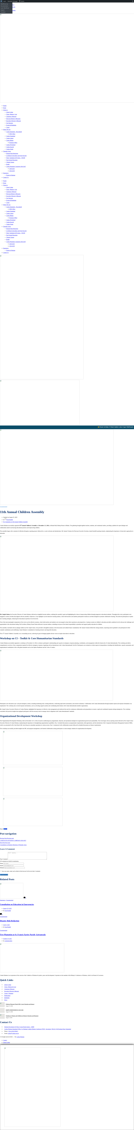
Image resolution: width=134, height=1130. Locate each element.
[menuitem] (1, 1)
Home (4, 107)
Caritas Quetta (9, 149)
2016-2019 (12, 171)
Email (1, 865)
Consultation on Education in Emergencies (17, 904)
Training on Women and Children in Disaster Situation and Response (22, 1015)
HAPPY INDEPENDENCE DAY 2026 (14, 1010)
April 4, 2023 (6, 925)
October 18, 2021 (7, 938)
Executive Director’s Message (13, 121)
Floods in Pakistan (10, 175)
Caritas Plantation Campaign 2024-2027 (16, 166)
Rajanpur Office (13, 142)
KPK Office (12, 134)
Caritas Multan (9, 140)
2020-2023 (12, 168)
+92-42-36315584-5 (13, 1031)
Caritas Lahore (9, 138)
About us (5, 110)
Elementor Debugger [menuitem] (13, 1)
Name (1, 863)
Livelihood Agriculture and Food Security (16, 155)
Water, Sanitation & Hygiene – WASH (15, 158)
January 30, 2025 (7, 908)
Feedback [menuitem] (3, 12)
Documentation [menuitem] (4, 6)
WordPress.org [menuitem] (4, 4)
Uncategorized (3, 506)
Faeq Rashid (9, 519)
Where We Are (6, 129)
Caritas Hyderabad (10, 144)
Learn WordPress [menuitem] (5, 8)
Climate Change (10, 162)
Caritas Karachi (10, 147)
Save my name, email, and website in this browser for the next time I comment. (21, 871)
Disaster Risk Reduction (12, 153)
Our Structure (9, 123)
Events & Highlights (11, 125)
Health (7, 164)
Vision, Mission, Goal (11, 114)
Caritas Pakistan (20, 1037)
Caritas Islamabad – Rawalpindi (14, 131)
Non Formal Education (11, 160)
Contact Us (6, 177)
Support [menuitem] (3, 10)
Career (7, 127)
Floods (4, 105)
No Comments (15, 522)
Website (2, 867)
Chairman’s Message (11, 116)
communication (8, 941)
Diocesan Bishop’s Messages (13, 118)
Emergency (6, 173)
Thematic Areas (7, 151)
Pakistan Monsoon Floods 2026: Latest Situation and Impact (20, 1004)
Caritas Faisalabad (10, 136)
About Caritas (9, 112)
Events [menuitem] (22, 1)
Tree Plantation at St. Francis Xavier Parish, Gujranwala (23, 935)
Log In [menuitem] (4, 1)
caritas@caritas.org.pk (13, 1033)
